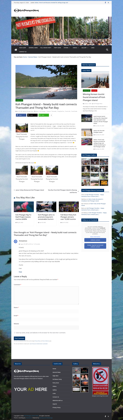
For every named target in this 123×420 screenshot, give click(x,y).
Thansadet (53, 111)
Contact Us (22, 51)
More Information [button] (95, 237)
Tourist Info (67, 111)
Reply (20, 272)
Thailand (49, 111)
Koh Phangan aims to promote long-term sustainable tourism (46, 217)
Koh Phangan (42, 111)
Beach (37, 111)
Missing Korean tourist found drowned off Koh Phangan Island (94, 97)
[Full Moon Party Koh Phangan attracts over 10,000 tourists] (69, 203)
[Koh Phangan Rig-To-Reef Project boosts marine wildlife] (24, 203)
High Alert (22, 47)
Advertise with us (58, 400)
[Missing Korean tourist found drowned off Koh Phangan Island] (95, 80)
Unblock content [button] (95, 240)
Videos (75, 47)
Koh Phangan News (29, 111)
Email (16, 316)
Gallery (84, 47)
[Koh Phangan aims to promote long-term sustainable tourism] (46, 203)
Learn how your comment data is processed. (39, 343)
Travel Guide (74, 111)
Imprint (55, 404)
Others (66, 47)
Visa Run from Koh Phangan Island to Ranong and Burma (62, 191)
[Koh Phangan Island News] (16, 50)
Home (54, 368)
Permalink (37, 244)
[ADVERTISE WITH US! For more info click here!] (30, 382)
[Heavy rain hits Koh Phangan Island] (86, 133)
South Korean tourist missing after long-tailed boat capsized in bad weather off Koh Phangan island (101, 120)
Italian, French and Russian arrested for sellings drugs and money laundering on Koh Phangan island (100, 143)
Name (16, 307)
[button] (69, 48)
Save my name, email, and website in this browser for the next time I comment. (41, 333)
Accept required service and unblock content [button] (95, 246)
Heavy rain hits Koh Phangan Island (45, 2)
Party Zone (57, 47)
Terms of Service (45, 340)
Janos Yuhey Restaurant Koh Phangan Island (30, 190)
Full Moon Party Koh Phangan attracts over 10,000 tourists (68, 217)
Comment (17, 285)
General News (33, 47)
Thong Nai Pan (60, 111)
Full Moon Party (45, 47)
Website (16, 324)
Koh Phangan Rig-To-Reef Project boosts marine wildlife (23, 217)
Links (92, 47)
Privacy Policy (37, 340)
